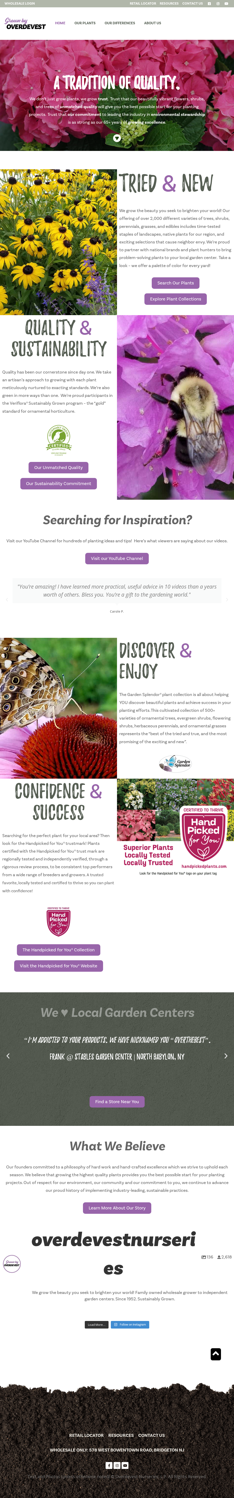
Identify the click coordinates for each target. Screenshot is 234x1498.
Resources (121, 1435)
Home (60, 23)
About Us (152, 23)
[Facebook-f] (109, 1465)
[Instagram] (117, 1465)
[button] (7, 600)
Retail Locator (86, 1435)
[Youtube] (125, 1465)
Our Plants (85, 23)
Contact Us (151, 1435)
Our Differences (120, 23)
